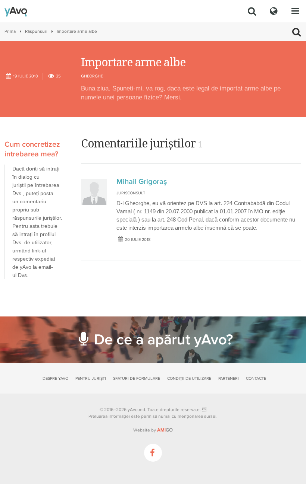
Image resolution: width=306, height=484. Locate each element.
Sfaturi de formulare (136, 378)
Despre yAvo (55, 378)
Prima (10, 31)
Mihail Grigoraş (141, 181)
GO (165, 430)
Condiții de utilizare (189, 378)
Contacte (256, 378)
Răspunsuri (36, 31)
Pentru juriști (90, 378)
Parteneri (228, 378)
